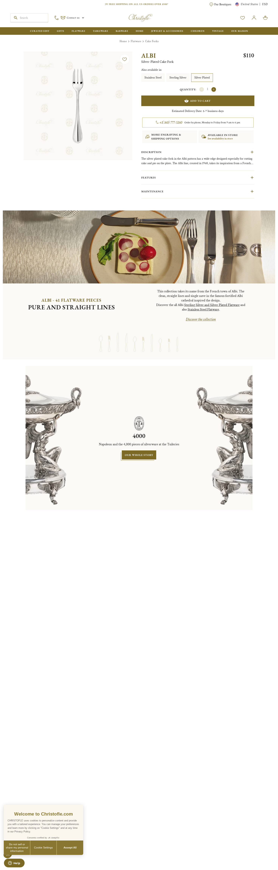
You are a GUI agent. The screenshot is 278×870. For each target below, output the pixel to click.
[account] (242, 18)
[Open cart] (265, 18)
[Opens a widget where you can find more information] (14, 863)
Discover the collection (201, 319)
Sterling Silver (177, 78)
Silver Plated (202, 78)
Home (123, 41)
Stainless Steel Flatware (203, 309)
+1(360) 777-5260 (171, 122)
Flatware (136, 41)
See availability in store (220, 138)
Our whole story (139, 455)
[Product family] (100, 338)
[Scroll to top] (263, 855)
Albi (148, 56)
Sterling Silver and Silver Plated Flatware (212, 305)
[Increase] (213, 89)
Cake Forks (152, 41)
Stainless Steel (153, 78)
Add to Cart (200, 100)
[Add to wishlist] (124, 59)
